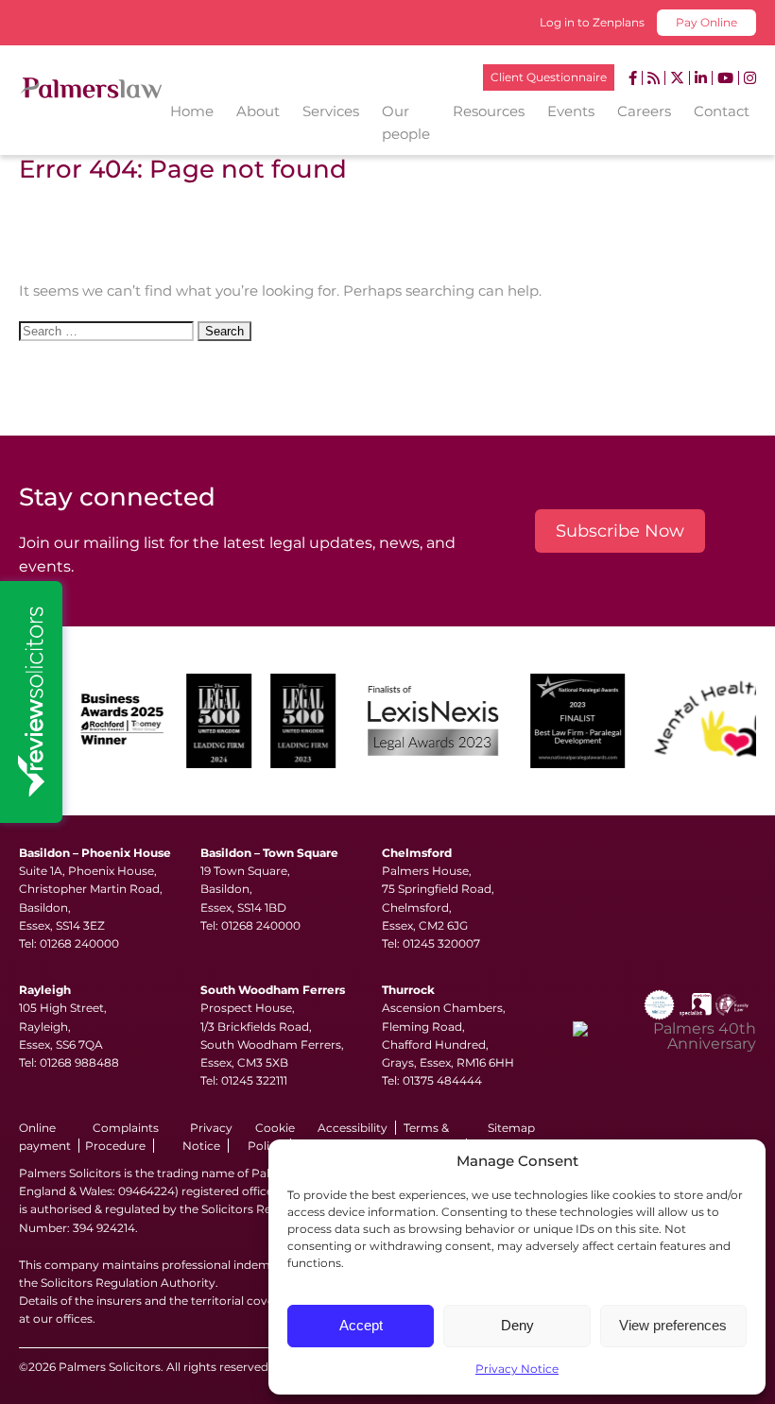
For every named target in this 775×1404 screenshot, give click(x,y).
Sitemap (511, 1128)
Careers (644, 111)
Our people (406, 122)
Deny (517, 1325)
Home (192, 111)
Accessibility (353, 1128)
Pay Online (706, 22)
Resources (489, 111)
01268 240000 (79, 943)
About (258, 111)
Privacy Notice (517, 1368)
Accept (361, 1325)
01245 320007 (441, 943)
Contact (721, 111)
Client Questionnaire (549, 77)
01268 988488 (79, 1062)
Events (570, 111)
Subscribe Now (620, 531)
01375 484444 (442, 1080)
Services (330, 111)
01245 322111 (254, 1080)
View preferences (673, 1325)
